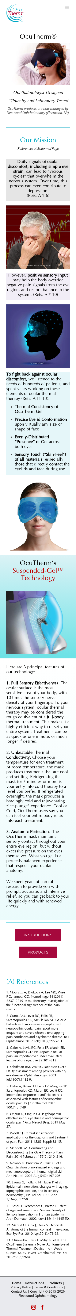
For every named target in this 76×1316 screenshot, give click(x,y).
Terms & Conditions (48, 1287)
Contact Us (19, 1291)
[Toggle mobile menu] (67, 7)
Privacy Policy (21, 1287)
